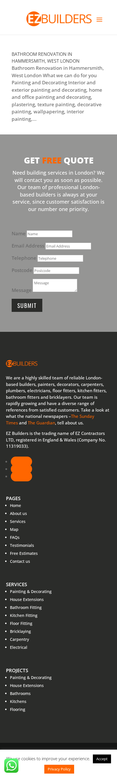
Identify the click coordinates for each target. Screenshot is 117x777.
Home (15, 505)
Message (22, 290)
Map (14, 529)
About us (18, 513)
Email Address (28, 245)
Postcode (22, 270)
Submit (27, 305)
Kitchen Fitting (23, 615)
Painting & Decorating (31, 591)
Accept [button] (102, 758)
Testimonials (22, 545)
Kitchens (18, 701)
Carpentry (19, 639)
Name (19, 233)
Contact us (20, 561)
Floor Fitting (21, 623)
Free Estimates (24, 553)
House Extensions (27, 599)
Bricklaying (20, 631)
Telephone (24, 258)
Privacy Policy (59, 769)
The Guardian (41, 423)
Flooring (17, 709)
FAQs (15, 537)
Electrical (18, 647)
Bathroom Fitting (26, 607)
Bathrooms (20, 693)
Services (18, 521)
